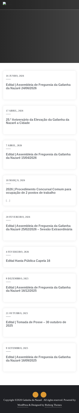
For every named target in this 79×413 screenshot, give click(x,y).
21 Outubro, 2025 (17, 313)
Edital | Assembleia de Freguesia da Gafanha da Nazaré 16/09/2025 (38, 358)
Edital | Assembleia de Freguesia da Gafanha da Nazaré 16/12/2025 (38, 289)
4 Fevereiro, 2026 (17, 252)
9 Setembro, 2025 (17, 348)
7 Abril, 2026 (14, 145)
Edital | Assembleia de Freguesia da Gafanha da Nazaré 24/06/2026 (38, 86)
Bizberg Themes (53, 404)
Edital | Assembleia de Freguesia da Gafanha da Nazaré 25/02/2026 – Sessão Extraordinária (39, 227)
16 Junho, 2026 (15, 76)
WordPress (22, 404)
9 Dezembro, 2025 (17, 278)
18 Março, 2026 (15, 180)
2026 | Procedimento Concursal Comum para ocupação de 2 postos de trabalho (38, 191)
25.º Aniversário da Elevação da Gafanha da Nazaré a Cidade (37, 121)
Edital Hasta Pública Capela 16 (28, 260)
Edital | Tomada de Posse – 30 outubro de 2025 (36, 324)
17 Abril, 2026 (14, 110)
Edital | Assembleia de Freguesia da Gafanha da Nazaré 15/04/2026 (38, 156)
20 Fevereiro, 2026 (18, 217)
